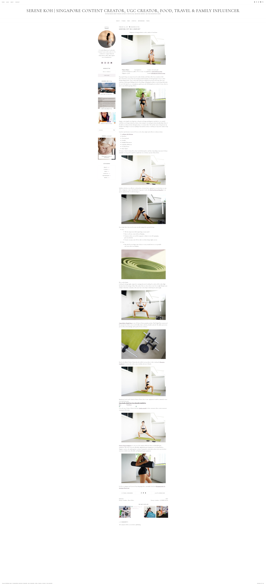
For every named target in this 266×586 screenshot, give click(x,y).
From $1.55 (129, 404)
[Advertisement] (143, 567)
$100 (120, 404)
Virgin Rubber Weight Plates (125, 323)
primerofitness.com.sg (157, 71)
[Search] (114, 130)
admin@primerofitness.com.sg (158, 73)
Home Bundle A (123, 403)
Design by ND (260, 583)
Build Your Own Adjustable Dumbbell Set (136, 403)
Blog (7, 2)
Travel (148, 20)
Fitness (123, 20)
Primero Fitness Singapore (125, 445)
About (12, 2)
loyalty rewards (142, 408)
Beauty (118, 20)
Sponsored (130, 493)
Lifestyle (134, 20)
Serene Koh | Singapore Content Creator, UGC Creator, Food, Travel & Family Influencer (133, 11)
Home (3, 2)
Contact (17, 2)
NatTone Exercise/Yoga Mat (156, 190)
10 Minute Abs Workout (127, 134)
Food (128, 20)
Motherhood (141, 20)
